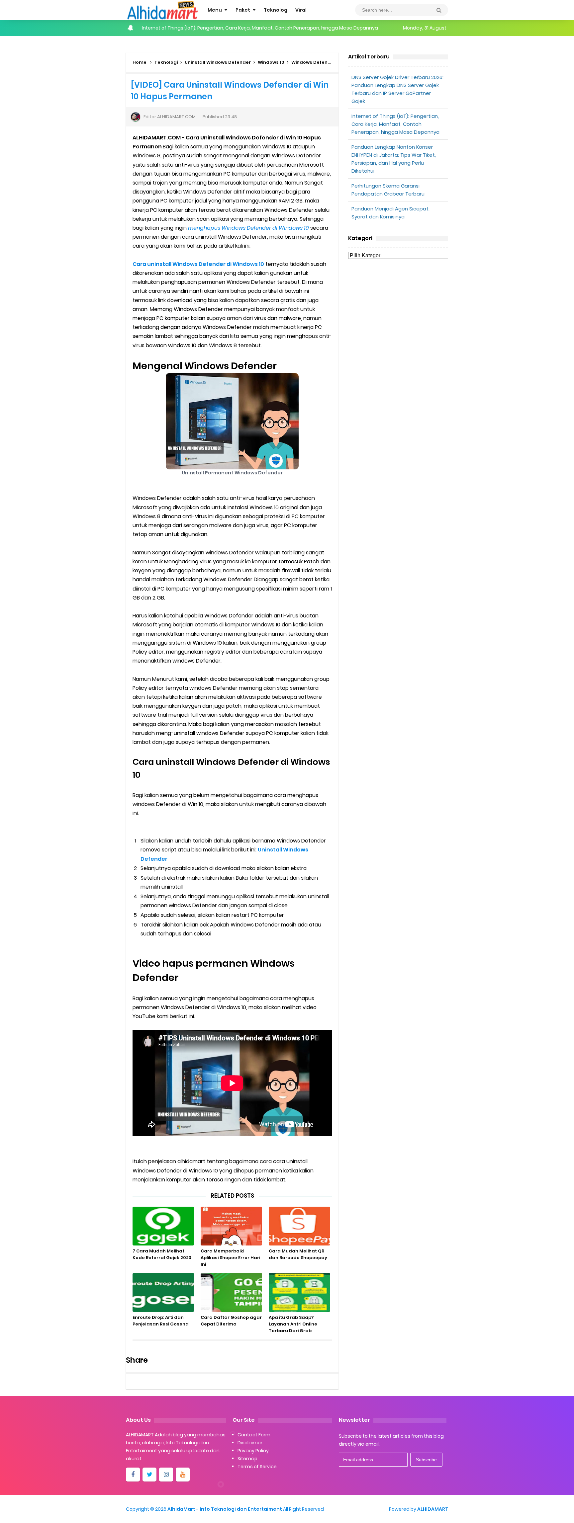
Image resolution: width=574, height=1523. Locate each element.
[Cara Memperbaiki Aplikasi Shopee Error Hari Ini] (231, 1226)
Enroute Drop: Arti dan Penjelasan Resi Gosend (161, 1320)
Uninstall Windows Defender (218, 62)
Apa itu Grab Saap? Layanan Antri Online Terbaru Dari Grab (293, 1324)
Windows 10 (271, 62)
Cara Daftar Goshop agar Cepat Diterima (231, 1320)
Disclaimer (250, 1442)
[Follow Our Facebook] (133, 1475)
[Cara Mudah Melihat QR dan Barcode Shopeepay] (299, 1226)
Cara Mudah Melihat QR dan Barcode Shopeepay (298, 1254)
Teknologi (166, 62)
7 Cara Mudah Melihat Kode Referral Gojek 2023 (162, 1254)
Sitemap (247, 1458)
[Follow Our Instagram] (166, 1475)
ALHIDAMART (432, 1509)
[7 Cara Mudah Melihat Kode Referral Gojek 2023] (163, 1226)
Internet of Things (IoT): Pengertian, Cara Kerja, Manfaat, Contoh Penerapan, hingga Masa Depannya (395, 124)
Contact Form (254, 1434)
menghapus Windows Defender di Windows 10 (248, 228)
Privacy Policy (253, 1450)
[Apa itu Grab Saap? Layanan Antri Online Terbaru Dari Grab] (299, 1292)
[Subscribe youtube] (183, 1475)
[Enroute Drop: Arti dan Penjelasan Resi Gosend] (163, 1292)
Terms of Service (257, 1466)
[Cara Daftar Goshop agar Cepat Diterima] (231, 1292)
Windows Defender (313, 62)
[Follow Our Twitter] (149, 1475)
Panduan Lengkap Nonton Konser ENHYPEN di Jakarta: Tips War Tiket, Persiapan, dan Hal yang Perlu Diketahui (267, 28)
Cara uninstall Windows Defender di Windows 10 (198, 264)
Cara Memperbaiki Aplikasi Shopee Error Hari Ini (230, 1257)
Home (139, 62)
